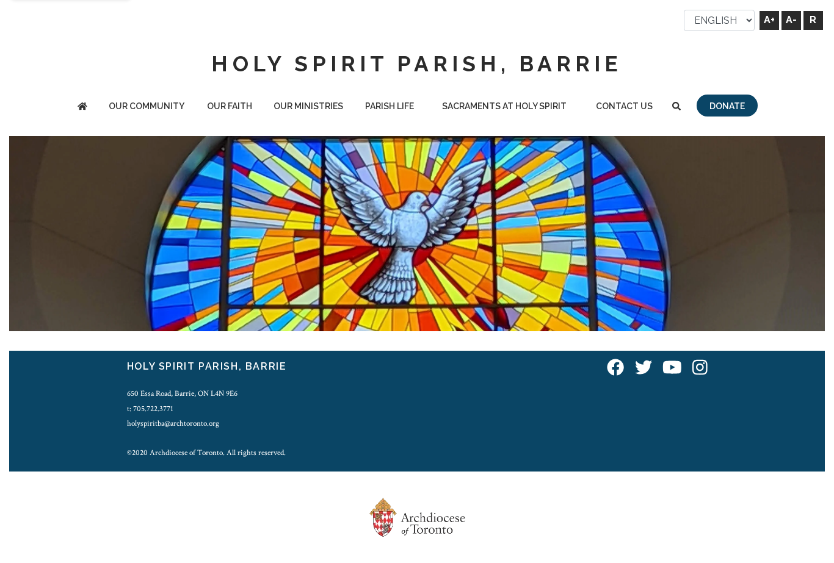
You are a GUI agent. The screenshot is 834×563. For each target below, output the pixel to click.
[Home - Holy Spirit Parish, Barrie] (82, 107)
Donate (727, 106)
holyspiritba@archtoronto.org (173, 423)
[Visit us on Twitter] (643, 368)
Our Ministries (308, 106)
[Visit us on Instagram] (700, 368)
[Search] (676, 107)
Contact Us (624, 106)
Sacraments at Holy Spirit (504, 106)
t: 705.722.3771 (150, 409)
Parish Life (389, 106)
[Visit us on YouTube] (672, 368)
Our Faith (229, 106)
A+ (769, 20)
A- (791, 20)
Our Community (146, 106)
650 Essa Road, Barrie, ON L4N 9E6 (182, 393)
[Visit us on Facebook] (615, 368)
